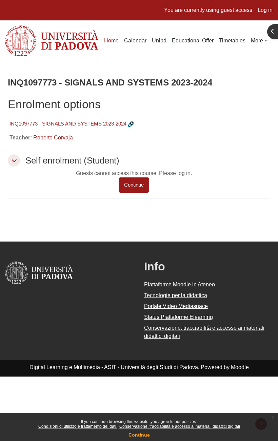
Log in (265, 10)
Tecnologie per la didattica (175, 295)
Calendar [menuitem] (135, 40)
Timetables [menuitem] (232, 40)
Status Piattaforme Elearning (178, 317)
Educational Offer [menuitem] (193, 40)
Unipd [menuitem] (159, 40)
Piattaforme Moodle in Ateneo (179, 284)
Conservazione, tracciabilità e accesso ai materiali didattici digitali (179, 426)
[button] (14, 160)
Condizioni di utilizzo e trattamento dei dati (77, 426)
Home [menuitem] (111, 40)
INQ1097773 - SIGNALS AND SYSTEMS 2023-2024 (67, 124)
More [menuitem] (257, 40)
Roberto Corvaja (53, 137)
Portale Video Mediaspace (176, 306)
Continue (139, 435)
